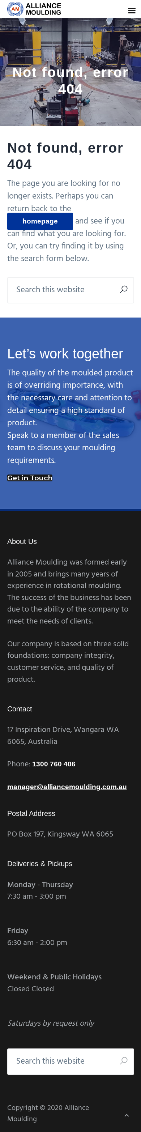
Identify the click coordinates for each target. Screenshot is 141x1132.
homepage (40, 221)
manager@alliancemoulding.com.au (67, 787)
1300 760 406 (54, 764)
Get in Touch (29, 477)
